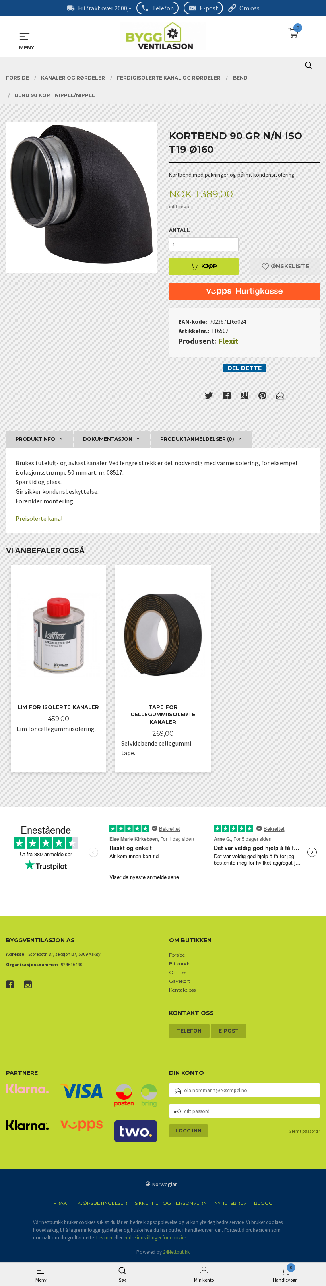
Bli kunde (179, 963)
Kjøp (209, 266)
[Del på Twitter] (209, 397)
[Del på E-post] (280, 397)
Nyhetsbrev (230, 1203)
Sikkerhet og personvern (171, 1203)
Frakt (62, 1203)
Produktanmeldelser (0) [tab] (197, 439)
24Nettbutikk (176, 1252)
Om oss (249, 8)
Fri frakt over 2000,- (104, 8)
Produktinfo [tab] (35, 439)
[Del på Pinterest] (262, 397)
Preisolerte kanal (39, 518)
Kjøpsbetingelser (102, 1203)
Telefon (163, 8)
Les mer (104, 1237)
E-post (209, 8)
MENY (24, 36)
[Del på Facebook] (226, 397)
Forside (177, 955)
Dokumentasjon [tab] (107, 439)
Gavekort (179, 981)
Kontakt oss (182, 990)
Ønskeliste (289, 266)
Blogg (263, 1203)
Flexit (228, 341)
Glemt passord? (304, 1131)
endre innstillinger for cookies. (156, 1237)
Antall (179, 230)
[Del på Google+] (244, 397)
